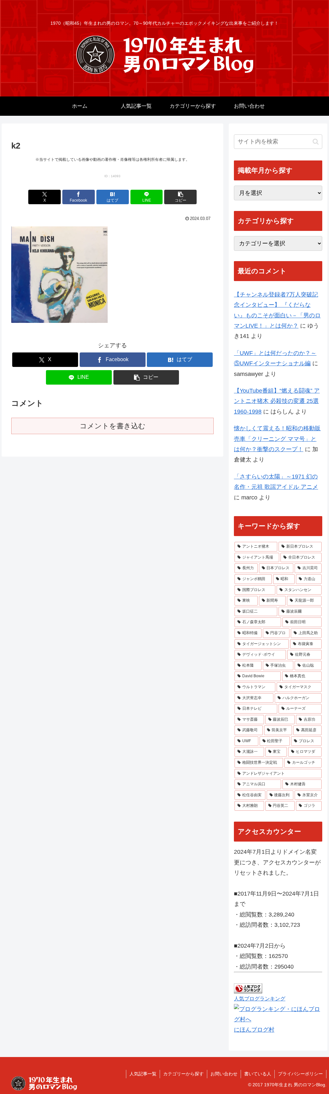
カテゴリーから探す (183, 1073)
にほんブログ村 (254, 1029)
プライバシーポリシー (300, 1073)
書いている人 (257, 1073)
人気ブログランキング (259, 998)
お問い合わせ (223, 1073)
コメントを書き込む (113, 426)
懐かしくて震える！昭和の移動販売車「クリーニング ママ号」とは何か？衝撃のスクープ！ (277, 438)
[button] (180, 197)
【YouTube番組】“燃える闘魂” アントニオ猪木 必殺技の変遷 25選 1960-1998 (277, 401)
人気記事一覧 (142, 1073)
